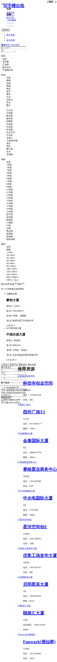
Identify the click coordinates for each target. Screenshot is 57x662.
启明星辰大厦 (36, 584)
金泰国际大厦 (36, 440)
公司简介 (10, 372)
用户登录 (10, 35)
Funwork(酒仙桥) (39, 641)
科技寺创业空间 (38, 383)
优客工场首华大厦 (40, 555)
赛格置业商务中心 (40, 469)
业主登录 (10, 40)
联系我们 (10, 378)
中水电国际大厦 (38, 498)
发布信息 (10, 375)
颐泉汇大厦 (33, 613)
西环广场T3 (34, 411)
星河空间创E (35, 526)
